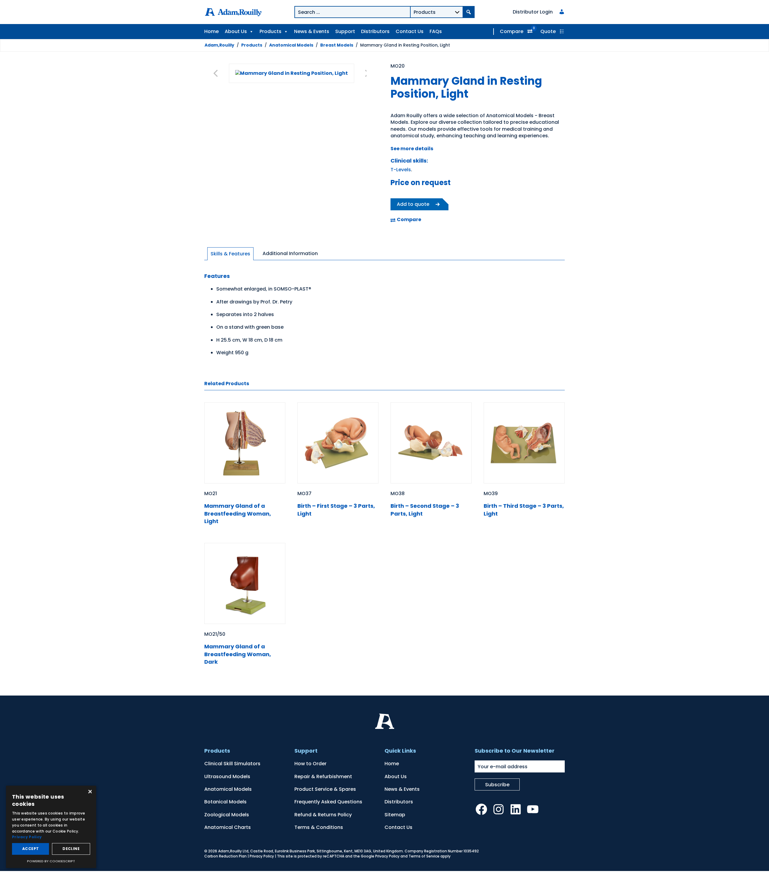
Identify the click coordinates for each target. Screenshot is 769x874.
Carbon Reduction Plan (225, 856)
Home (211, 31)
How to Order (310, 763)
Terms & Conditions (318, 827)
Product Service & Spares (325, 789)
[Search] (469, 12)
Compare (511, 31)
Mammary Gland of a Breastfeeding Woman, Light (237, 513)
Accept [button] (30, 848)
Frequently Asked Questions (328, 801)
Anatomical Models (291, 45)
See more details (412, 148)
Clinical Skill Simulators (232, 763)
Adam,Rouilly (219, 45)
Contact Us (410, 31)
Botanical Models (225, 801)
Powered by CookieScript (51, 861)
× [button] (89, 792)
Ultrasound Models (227, 776)
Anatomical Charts (227, 827)
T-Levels (401, 169)
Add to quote (413, 204)
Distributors (375, 31)
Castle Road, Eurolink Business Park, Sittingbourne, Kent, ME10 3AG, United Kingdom (326, 851)
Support (345, 31)
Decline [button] (71, 848)
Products (270, 31)
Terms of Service (424, 856)
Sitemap (394, 814)
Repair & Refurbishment (323, 776)
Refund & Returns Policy (323, 814)
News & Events (311, 31)
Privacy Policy (262, 856)
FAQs (436, 31)
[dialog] (51, 827)
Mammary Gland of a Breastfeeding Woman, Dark (237, 654)
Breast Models (336, 45)
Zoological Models (226, 814)
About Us (236, 31)
